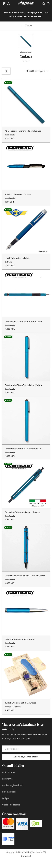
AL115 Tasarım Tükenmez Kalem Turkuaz (23, 131)
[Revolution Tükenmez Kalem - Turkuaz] (26, 484)
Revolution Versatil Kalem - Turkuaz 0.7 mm (25, 576)
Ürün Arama (8, 772)
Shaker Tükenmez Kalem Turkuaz (20, 639)
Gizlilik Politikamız (11, 804)
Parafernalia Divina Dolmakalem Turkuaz (24, 385)
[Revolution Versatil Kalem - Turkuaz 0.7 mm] (26, 548)
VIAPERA (27, 852)
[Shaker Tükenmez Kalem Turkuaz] (26, 611)
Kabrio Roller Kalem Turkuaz (18, 194)
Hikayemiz (7, 778)
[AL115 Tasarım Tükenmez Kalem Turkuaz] (26, 103)
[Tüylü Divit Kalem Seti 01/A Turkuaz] (26, 675)
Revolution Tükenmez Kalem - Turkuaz (22, 512)
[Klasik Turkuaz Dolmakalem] (26, 230)
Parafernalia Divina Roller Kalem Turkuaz (23, 448)
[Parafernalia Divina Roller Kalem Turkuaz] (26, 420)
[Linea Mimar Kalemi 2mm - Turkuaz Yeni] (26, 293)
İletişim (5, 798)
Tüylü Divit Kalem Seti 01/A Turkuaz (20, 703)
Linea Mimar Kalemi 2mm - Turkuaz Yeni (23, 321)
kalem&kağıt (9, 791)
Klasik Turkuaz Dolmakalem (17, 258)
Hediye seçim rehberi (12, 785)
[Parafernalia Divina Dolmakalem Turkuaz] (26, 357)
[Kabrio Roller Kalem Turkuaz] (26, 166)
